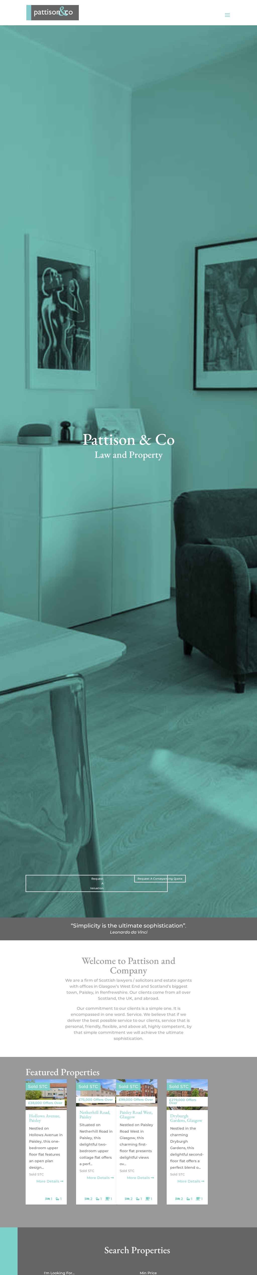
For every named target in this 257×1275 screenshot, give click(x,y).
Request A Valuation (96, 883)
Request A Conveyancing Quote (160, 878)
